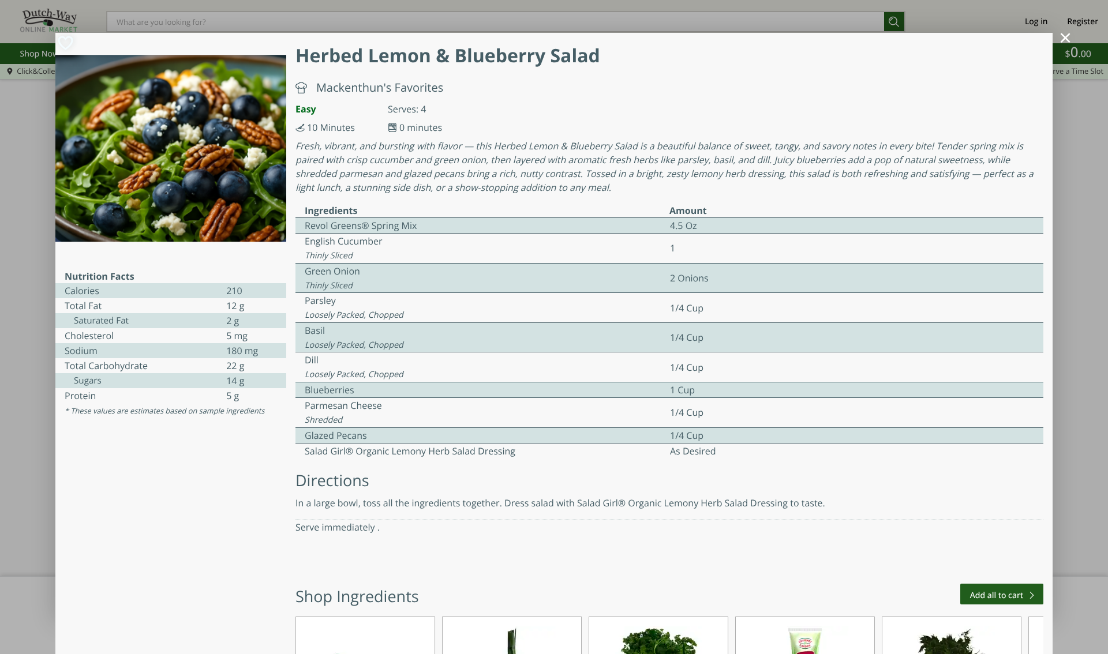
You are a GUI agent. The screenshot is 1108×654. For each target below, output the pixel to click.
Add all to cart (996, 595)
